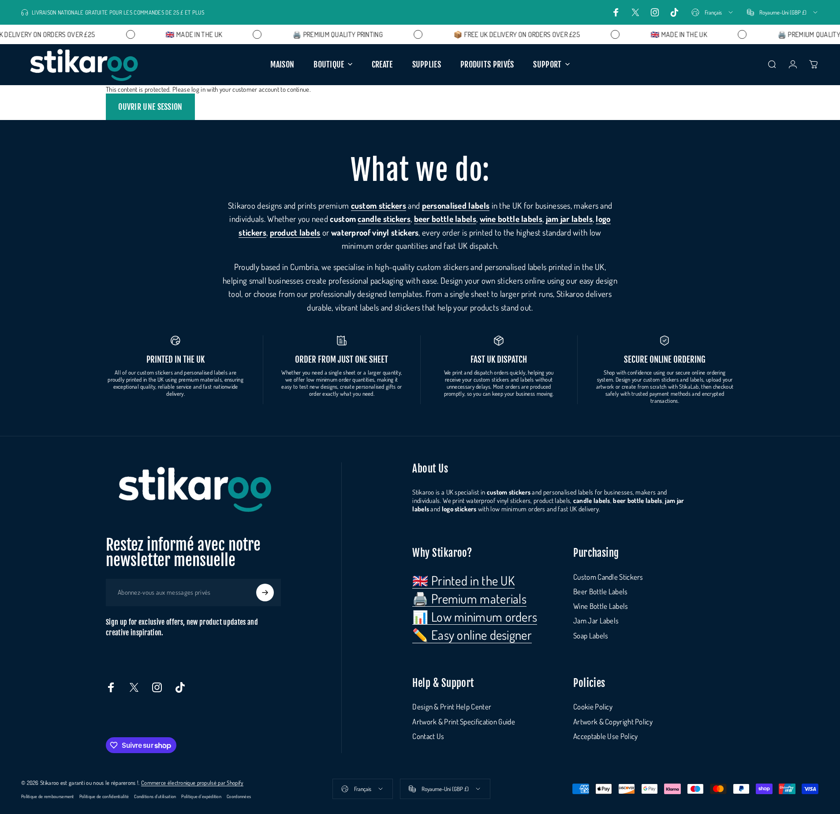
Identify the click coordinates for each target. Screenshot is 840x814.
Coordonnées (239, 796)
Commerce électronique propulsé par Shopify (192, 782)
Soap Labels (590, 635)
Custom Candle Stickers (608, 576)
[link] (463, 581)
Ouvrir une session (150, 107)
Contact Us (428, 736)
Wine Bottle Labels (600, 606)
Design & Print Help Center (451, 706)
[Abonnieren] (265, 592)
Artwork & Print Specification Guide (463, 721)
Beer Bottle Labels (600, 591)
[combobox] (712, 12)
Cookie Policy (592, 706)
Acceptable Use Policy (605, 736)
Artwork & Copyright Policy (613, 721)
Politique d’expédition (201, 796)
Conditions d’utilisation (155, 796)
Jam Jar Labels (596, 620)
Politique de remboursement (47, 796)
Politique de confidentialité (104, 796)
